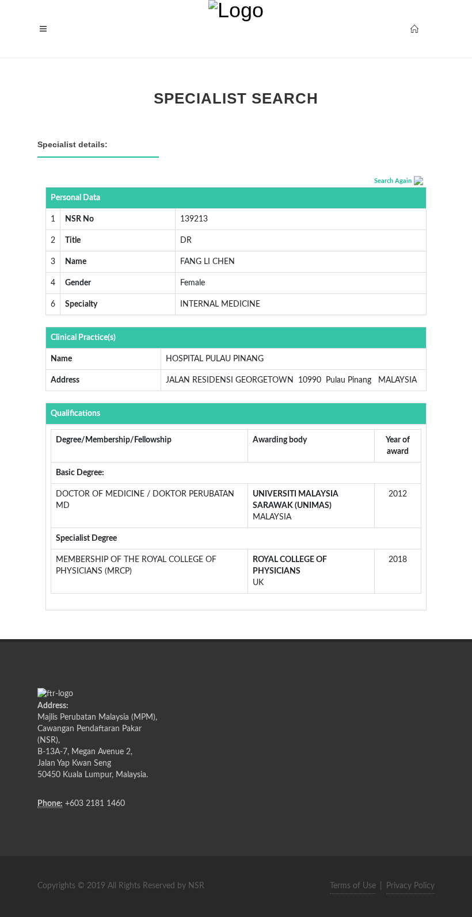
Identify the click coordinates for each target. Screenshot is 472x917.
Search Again (393, 181)
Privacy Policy (410, 886)
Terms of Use (353, 886)
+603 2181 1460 (95, 804)
